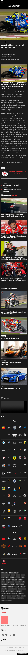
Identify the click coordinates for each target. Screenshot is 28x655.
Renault (4, 595)
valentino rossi (11, 598)
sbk (14, 595)
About (3, 168)
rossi (10, 595)
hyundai (15, 579)
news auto (19, 591)
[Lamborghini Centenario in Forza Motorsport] (14, 350)
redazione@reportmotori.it (15, 174)
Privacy (12, 653)
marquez (4, 586)
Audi (2, 386)
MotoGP (14, 196)
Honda (8, 579)
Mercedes (4, 588)
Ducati (12, 577)
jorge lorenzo (10, 581)
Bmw (23, 575)
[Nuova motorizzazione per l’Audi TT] (14, 376)
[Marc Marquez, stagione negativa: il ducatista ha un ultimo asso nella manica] (14, 269)
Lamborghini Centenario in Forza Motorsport (11, 363)
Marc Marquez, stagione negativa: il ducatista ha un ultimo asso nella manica (13, 279)
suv (18, 595)
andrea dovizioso (14, 572)
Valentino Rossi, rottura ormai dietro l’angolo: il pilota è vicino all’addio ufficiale (14, 258)
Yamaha (9, 600)
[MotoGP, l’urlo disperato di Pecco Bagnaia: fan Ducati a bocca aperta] (14, 227)
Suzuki (23, 595)
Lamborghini (5, 584)
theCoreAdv (5, 627)
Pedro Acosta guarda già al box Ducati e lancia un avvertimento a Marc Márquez (13, 215)
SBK (6, 310)
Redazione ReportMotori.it (17, 171)
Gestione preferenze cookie (22, 653)
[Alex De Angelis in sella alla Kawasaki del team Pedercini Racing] (14, 299)
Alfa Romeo (4, 572)
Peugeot (15, 593)
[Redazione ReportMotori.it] (5, 175)
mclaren (23, 586)
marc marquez (20, 584)
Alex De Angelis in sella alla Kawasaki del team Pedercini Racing (13, 313)
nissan (3, 593)
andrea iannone (6, 575)
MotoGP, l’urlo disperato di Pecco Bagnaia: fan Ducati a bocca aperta (13, 237)
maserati (11, 586)
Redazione (3, 612)
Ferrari (18, 577)
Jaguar (20, 579)
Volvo (3, 600)
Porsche (21, 593)
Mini (3, 591)
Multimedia (3, 360)
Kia (23, 581)
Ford (3, 579)
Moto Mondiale (10, 591)
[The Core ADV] (4, 624)
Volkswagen (20, 598)
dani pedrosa (5, 577)
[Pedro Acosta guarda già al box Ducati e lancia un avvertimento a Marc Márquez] (14, 205)
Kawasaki (18, 581)
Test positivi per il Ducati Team (10, 338)
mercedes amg (22, 588)
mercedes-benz (12, 588)
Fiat (23, 577)
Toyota (3, 598)
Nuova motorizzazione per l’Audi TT (11, 389)
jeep (3, 581)
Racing (2, 310)
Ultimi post (8, 168)
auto (18, 575)
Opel (9, 593)
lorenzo (12, 584)
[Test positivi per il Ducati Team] (14, 325)
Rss (8, 653)
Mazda (17, 586)
